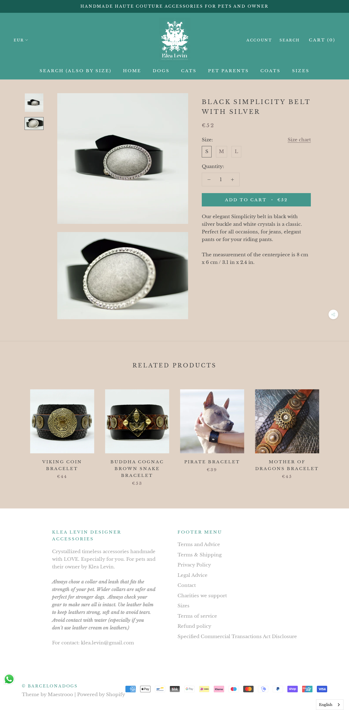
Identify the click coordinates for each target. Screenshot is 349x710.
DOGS (161, 70)
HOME (132, 70)
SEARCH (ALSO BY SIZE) (76, 70)
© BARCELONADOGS (50, 686)
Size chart (299, 140)
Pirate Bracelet (212, 461)
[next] (332, 432)
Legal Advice (192, 575)
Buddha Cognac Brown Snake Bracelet (137, 468)
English (325, 704)
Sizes (183, 606)
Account (259, 40)
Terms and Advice (198, 544)
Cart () (322, 39)
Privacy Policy (194, 565)
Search (289, 40)
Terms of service (197, 616)
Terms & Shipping (199, 555)
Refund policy (194, 626)
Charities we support (202, 596)
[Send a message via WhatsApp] (9, 679)
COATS (270, 70)
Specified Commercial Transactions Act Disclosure (237, 636)
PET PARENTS (228, 70)
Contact (186, 585)
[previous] (17, 432)
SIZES (300, 70)
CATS (189, 70)
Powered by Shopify (101, 694)
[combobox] (330, 704)
